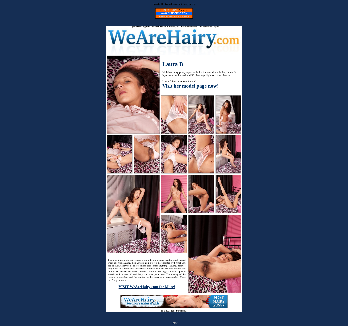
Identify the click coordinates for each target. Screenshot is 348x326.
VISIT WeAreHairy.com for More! (147, 287)
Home (174, 322)
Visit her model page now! (190, 86)
